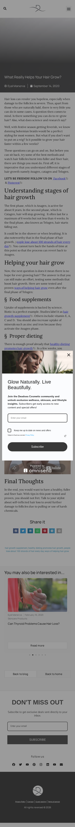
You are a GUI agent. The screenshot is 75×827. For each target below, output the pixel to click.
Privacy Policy (29, 435)
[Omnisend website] (37, 469)
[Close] (69, 355)
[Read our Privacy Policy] (65, 436)
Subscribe (37, 446)
